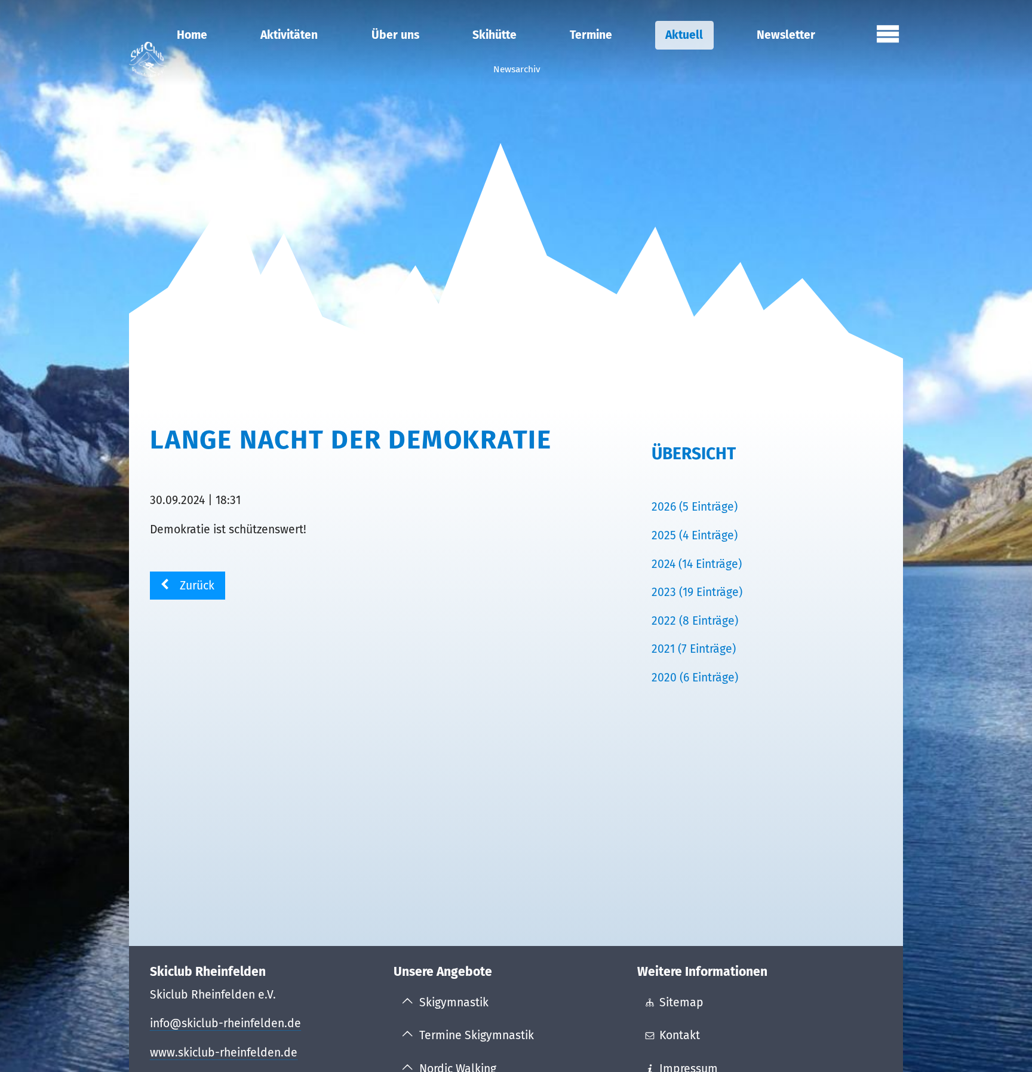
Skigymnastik (454, 1002)
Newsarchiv (516, 68)
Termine (591, 35)
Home (192, 35)
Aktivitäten (289, 35)
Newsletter (786, 35)
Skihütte (494, 35)
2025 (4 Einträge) (695, 535)
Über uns (395, 35)
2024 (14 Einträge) (697, 564)
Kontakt (679, 1035)
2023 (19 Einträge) (697, 592)
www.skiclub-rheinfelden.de (223, 1052)
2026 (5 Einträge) (695, 507)
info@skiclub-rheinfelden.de (225, 1023)
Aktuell (684, 35)
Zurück (197, 585)
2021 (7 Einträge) (694, 649)
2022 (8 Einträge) (695, 621)
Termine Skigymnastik (476, 1035)
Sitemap (681, 1002)
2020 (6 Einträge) (695, 677)
